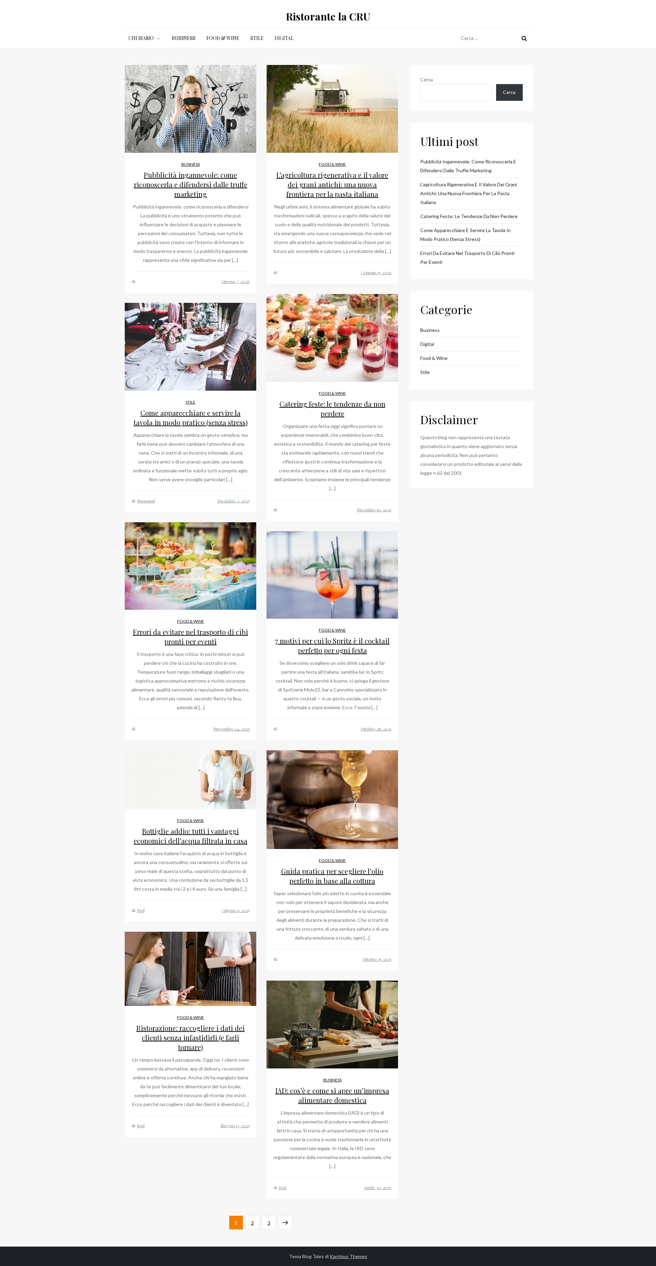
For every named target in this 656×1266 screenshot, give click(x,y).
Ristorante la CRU (328, 16)
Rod (141, 910)
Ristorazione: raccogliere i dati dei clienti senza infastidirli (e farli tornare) (190, 1037)
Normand (146, 500)
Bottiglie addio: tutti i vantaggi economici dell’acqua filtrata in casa (190, 835)
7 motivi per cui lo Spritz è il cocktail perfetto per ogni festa (332, 645)
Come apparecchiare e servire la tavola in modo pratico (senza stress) (191, 417)
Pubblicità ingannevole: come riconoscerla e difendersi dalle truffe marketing (190, 184)
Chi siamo (141, 38)
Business (183, 38)
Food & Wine (223, 38)
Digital (284, 38)
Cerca (426, 79)
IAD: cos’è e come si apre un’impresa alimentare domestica (332, 1095)
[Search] (524, 38)
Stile (257, 38)
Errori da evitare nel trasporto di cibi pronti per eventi (190, 636)
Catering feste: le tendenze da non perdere (332, 408)
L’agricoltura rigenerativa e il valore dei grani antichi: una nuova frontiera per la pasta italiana (332, 184)
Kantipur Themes (348, 1256)
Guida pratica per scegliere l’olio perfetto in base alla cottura (332, 875)
